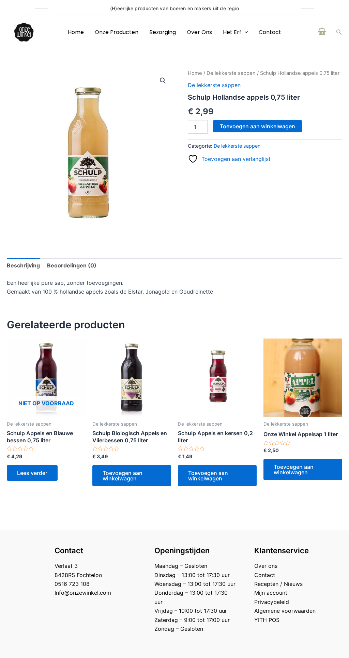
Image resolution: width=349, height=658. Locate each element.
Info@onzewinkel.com (83, 592)
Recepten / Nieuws (278, 583)
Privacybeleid (271, 601)
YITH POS (266, 619)
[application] (244, 32)
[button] (339, 32)
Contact (270, 32)
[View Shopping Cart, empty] (322, 32)
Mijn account (270, 592)
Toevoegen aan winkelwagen (257, 126)
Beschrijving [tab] (23, 265)
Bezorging (162, 32)
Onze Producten (116, 32)
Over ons (199, 32)
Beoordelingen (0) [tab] (71, 265)
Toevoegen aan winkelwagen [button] (122, 476)
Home (76, 32)
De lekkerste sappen (231, 73)
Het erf (232, 32)
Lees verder (32, 473)
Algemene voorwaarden (285, 610)
